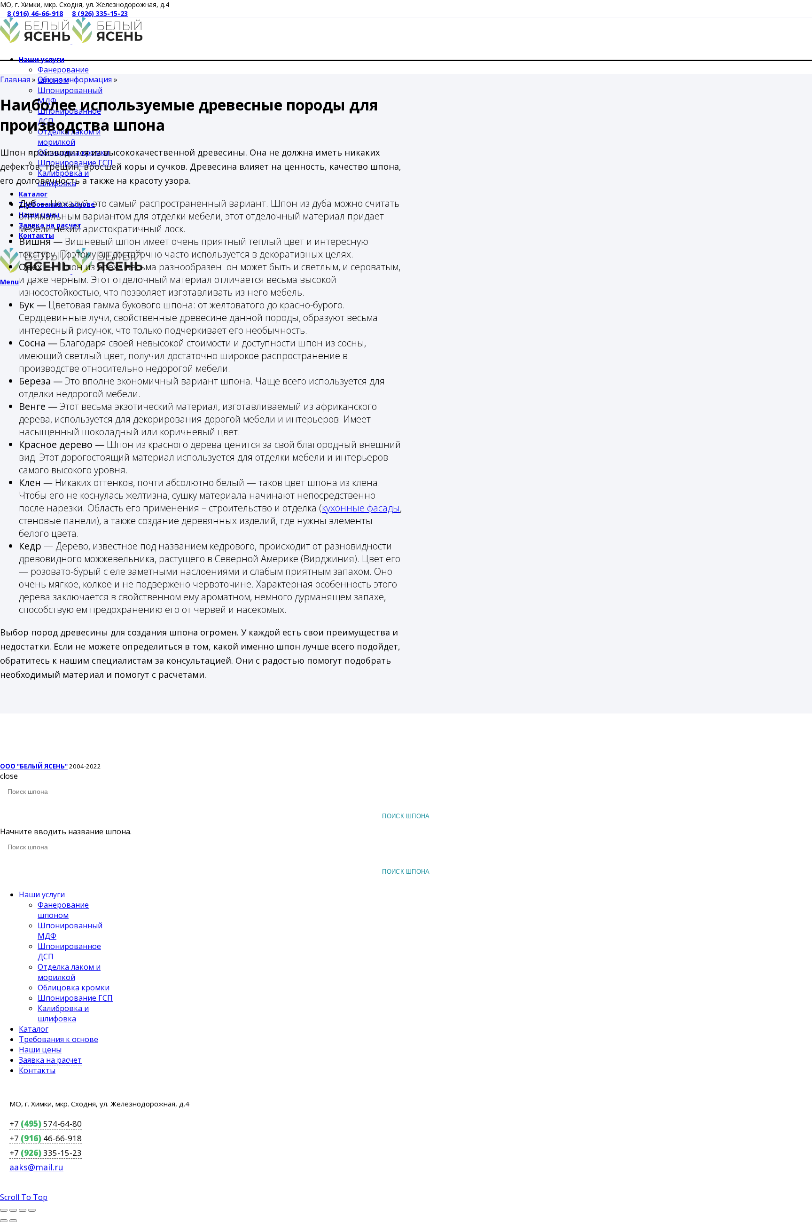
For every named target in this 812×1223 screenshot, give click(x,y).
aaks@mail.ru (36, 1167)
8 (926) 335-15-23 (100, 13)
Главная (15, 79)
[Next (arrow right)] (13, 1220)
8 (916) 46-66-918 (35, 13)
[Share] (13, 1210)
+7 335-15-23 (45, 1152)
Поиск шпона (405, 816)
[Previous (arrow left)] (4, 1220)
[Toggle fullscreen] (22, 1210)
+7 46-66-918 (45, 1138)
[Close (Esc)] (4, 1210)
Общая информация (75, 79)
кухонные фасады (361, 508)
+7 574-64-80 (45, 1123)
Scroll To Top (23, 1197)
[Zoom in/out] (32, 1210)
